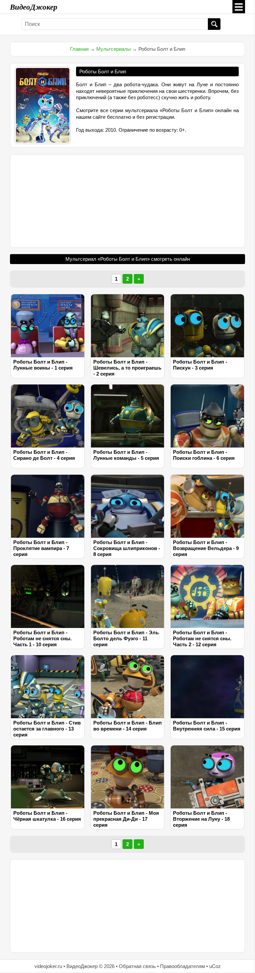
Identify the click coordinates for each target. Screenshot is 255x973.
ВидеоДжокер (33, 6)
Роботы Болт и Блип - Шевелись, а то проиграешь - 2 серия (127, 368)
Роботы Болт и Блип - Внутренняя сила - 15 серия (206, 725)
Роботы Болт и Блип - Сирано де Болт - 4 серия (44, 455)
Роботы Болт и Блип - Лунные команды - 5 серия (126, 455)
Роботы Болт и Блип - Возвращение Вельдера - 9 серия (206, 548)
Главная (79, 49)
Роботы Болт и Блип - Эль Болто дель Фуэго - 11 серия (126, 638)
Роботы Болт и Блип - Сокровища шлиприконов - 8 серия (126, 548)
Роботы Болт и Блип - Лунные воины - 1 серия (43, 365)
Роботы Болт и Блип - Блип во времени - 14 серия (127, 725)
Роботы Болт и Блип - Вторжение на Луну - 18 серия (201, 819)
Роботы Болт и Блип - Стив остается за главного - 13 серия (47, 728)
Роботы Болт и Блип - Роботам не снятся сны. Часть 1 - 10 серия (42, 638)
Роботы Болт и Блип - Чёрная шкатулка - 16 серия (47, 816)
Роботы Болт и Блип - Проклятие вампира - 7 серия (41, 548)
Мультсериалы (113, 49)
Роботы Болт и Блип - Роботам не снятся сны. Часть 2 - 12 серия (202, 638)
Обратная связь (137, 966)
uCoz (215, 966)
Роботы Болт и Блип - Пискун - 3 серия (200, 365)
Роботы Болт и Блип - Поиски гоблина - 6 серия (204, 455)
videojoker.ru (48, 966)
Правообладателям (182, 966)
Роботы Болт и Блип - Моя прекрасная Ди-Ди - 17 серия (126, 819)
